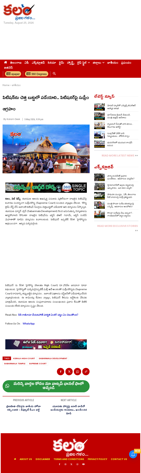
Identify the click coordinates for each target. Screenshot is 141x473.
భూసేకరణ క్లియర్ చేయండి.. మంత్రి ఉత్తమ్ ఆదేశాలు (119, 116)
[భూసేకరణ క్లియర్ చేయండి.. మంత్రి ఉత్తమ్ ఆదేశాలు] (99, 116)
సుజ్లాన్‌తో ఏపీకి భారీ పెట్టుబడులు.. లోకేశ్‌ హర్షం (118, 134)
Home (6, 85)
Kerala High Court (24, 358)
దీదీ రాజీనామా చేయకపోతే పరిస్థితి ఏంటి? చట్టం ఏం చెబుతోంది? (48, 314)
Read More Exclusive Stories (117, 226)
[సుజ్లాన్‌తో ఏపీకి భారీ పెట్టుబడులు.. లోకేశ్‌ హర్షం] (99, 134)
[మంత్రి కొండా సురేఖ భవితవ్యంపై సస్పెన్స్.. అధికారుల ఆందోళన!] (99, 205)
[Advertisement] (95, 29)
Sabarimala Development (53, 358)
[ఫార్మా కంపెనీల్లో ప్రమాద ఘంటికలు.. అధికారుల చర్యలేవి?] (99, 177)
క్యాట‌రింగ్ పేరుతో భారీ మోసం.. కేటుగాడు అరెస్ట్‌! (120, 125)
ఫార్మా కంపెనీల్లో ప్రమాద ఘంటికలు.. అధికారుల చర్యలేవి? (120, 177)
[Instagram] (65, 464)
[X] (69, 371)
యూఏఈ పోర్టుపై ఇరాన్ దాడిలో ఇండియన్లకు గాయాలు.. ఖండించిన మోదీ (68, 409)
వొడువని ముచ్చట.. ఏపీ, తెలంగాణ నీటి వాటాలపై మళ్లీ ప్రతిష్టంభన (121, 196)
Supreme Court (38, 363)
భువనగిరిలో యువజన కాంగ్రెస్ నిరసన (119, 144)
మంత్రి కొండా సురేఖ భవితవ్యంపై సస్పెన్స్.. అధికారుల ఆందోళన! (120, 205)
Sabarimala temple (14, 363)
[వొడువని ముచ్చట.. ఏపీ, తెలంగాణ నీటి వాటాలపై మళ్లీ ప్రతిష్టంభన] (99, 195)
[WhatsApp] (77, 371)
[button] (54, 74)
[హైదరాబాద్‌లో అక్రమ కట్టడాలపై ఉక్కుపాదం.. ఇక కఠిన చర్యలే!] (99, 186)
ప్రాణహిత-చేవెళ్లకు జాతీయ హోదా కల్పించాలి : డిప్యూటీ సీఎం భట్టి (23, 407)
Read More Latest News (118, 155)
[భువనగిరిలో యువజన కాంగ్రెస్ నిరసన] (99, 144)
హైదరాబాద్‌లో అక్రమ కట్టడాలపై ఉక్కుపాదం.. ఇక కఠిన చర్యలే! (120, 186)
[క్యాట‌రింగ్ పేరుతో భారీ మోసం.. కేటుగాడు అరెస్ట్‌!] (99, 125)
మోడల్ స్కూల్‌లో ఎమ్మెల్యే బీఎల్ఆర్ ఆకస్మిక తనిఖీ (121, 107)
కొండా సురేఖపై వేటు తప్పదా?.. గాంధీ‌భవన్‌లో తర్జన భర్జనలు (120, 214)
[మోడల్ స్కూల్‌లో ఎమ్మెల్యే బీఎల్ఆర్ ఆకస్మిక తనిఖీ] (99, 107)
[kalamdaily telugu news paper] (24, 12)
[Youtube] (83, 464)
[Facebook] (60, 371)
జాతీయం (16, 85)
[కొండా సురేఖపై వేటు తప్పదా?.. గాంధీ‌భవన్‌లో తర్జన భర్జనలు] (99, 214)
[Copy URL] (86, 371)
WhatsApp (28, 323)
